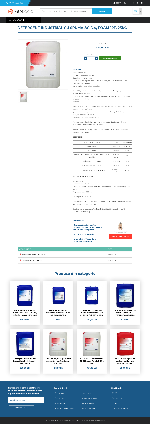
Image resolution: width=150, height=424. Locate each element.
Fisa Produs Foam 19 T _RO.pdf (34, 254)
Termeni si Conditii (89, 408)
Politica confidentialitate (65, 408)
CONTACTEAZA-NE (120, 237)
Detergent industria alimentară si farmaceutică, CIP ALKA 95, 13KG (58, 312)
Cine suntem (117, 398)
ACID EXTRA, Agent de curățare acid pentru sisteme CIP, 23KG (125, 361)
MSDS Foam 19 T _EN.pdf (32, 261)
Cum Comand (87, 393)
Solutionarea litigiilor (120, 408)
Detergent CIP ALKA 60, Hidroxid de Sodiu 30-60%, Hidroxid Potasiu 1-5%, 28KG (25, 312)
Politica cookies (61, 403)
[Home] (20, 12)
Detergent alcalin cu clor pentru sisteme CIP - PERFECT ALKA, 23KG (125, 312)
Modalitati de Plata (89, 398)
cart (137, 11)
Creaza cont (60, 398)
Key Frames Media (98, 420)
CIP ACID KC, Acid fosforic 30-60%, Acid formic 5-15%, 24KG (92, 361)
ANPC (114, 393)
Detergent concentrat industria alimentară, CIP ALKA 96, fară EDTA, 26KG (91, 312)
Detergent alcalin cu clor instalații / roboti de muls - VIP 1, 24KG (25, 361)
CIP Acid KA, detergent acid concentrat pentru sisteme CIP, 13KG (58, 361)
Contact (115, 403)
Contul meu (59, 393)
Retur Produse (88, 403)
